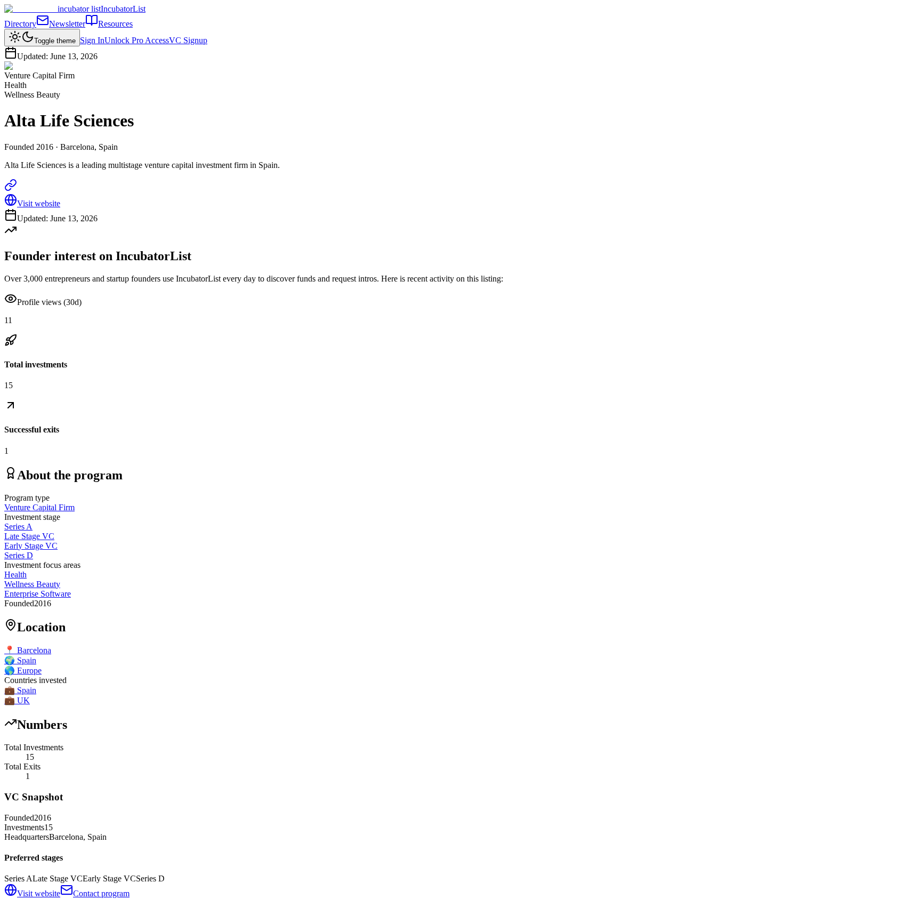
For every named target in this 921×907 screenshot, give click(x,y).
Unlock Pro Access (136, 40)
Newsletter (67, 23)
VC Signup (188, 40)
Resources (115, 23)
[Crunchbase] (10, 188)
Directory (20, 23)
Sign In (92, 40)
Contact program (101, 893)
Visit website (38, 203)
